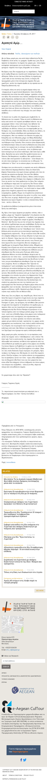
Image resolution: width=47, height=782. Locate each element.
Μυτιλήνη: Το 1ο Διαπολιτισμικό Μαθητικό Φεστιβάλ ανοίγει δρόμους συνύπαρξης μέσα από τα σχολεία (23, 481)
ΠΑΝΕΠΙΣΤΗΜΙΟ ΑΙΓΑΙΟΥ (23, 2)
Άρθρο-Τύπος (7, 34)
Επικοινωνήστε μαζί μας (21, 6)
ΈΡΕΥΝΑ (4, 682)
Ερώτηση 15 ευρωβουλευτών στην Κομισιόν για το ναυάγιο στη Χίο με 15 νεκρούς (23, 492)
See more (40, 591)
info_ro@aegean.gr (13, 650)
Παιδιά (17, 54)
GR (40, 6)
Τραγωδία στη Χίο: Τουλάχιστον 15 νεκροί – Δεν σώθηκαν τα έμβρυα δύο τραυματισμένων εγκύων (23, 514)
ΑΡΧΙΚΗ (4, 673)
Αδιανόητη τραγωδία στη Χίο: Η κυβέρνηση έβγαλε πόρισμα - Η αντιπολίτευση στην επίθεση (23, 549)
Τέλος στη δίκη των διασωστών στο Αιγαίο (23, 572)
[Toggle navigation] (43, 23)
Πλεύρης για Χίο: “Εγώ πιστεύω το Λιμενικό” (19, 538)
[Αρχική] (19, 23)
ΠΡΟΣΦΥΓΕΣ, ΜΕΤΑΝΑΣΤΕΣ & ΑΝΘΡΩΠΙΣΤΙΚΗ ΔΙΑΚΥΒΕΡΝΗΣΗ (21, 676)
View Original (6, 49)
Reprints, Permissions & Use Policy (14, 779)
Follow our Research (11, 656)
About (5, 775)
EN (35, 6)
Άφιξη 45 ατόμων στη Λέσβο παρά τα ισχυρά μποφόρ (20, 582)
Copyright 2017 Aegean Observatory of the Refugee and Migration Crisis (22, 771)
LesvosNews (10, 462)
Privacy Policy (29, 775)
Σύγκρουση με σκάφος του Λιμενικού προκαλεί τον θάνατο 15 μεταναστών (21, 503)
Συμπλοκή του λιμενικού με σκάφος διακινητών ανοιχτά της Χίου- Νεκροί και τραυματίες (23, 562)
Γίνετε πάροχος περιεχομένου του (22, 750)
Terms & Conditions (15, 775)
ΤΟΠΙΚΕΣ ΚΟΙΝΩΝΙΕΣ (8, 679)
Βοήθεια (8, 6)
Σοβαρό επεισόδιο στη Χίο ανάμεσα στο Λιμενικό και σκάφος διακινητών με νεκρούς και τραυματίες (21, 527)
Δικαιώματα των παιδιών (30, 54)
